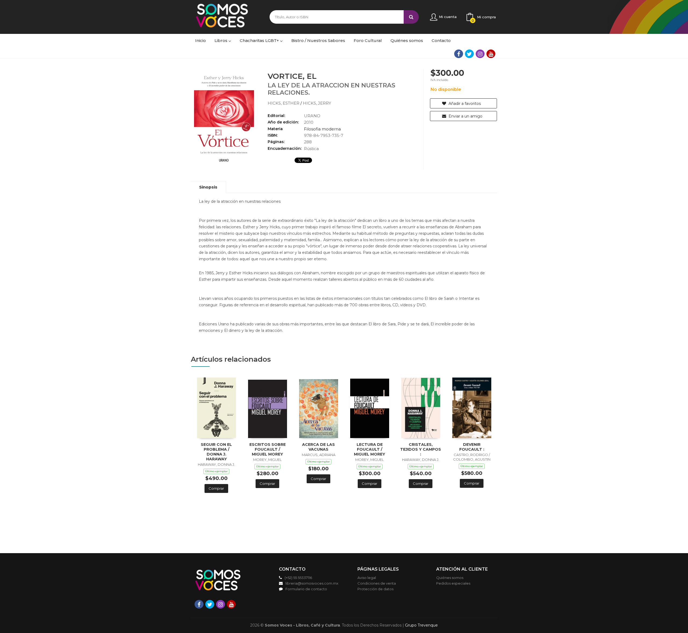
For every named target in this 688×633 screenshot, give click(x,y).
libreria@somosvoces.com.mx (311, 583)
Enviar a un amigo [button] (464, 116)
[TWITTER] (469, 53)
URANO (312, 115)
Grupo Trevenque (421, 625)
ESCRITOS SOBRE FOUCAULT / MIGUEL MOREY (267, 449)
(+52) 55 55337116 (298, 577)
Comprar (216, 488)
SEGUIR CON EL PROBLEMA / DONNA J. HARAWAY (216, 452)
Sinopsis (208, 187)
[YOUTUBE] (490, 53)
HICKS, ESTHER (284, 103)
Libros (221, 40)
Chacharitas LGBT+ (260, 40)
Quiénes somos (449, 577)
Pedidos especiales (453, 583)
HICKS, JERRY (317, 103)
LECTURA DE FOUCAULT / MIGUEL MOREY (369, 449)
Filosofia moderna (322, 128)
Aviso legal (366, 577)
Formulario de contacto (306, 589)
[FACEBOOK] (458, 53)
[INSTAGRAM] (480, 53)
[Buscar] (411, 17)
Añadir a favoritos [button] (464, 103)
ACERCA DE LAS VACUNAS (318, 447)
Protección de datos (375, 589)
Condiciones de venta (376, 583)
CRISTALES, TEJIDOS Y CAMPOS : (420, 449)
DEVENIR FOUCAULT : (471, 447)
